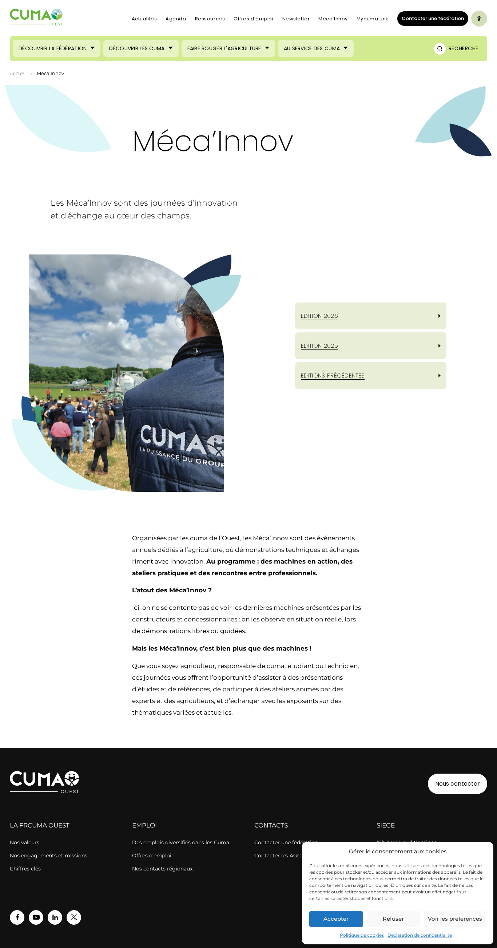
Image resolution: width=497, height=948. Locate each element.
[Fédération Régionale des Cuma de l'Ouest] (36, 19)
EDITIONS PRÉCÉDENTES (333, 375)
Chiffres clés (25, 868)
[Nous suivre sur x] (74, 917)
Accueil (18, 73)
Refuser (393, 918)
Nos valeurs (24, 842)
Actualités (144, 18)
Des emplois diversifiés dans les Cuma (180, 842)
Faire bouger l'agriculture (224, 48)
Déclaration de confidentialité (419, 935)
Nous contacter (457, 783)
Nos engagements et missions (48, 855)
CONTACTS (271, 825)
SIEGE (386, 825)
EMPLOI (144, 825)
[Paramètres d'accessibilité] (479, 19)
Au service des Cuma (312, 48)
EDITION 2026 (319, 316)
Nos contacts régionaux (162, 868)
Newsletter (296, 18)
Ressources (210, 18)
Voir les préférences (455, 918)
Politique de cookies (362, 935)
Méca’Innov (333, 18)
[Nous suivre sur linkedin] (55, 917)
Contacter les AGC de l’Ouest (291, 855)
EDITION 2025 (319, 345)
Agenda (176, 18)
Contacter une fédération (430, 18)
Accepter (336, 918)
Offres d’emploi (253, 18)
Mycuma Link (373, 18)
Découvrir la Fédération (53, 48)
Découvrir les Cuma (136, 48)
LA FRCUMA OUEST (39, 825)
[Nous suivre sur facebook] (17, 917)
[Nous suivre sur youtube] (36, 917)
